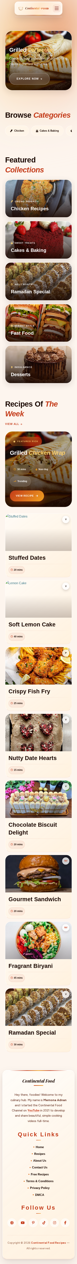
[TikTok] (43, 1222)
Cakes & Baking (49, 130)
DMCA (39, 1194)
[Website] (12, 1222)
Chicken (19, 130)
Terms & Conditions (40, 1181)
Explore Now (28, 78)
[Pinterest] (33, 1222)
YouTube (33, 1110)
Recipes (39, 1153)
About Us (39, 1160)
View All (12, 424)
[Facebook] (65, 1222)
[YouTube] (22, 1222)
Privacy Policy (40, 1188)
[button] (57, 8)
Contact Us (39, 1167)
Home (40, 1147)
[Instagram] (54, 1222)
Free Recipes (40, 1174)
